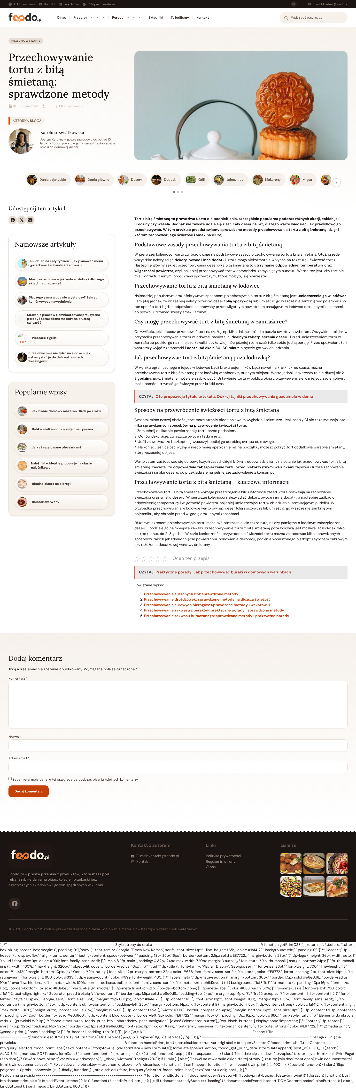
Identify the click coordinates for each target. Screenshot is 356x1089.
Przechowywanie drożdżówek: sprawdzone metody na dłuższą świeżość (207, 599)
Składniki (155, 17)
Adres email (19, 758)
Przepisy (80, 17)
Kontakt (202, 17)
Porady (118, 17)
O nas (61, 17)
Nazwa (15, 736)
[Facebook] (294, 4)
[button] (12, 220)
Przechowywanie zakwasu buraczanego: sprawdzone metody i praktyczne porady (216, 615)
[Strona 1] (174, 192)
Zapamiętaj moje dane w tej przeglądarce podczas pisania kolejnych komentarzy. (76, 779)
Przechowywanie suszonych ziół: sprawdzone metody (191, 594)
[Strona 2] (178, 192)
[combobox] (313, 17)
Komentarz (18, 678)
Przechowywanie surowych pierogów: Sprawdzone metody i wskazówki (207, 605)
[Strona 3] (182, 192)
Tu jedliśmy (180, 17)
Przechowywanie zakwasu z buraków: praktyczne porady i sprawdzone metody (214, 610)
